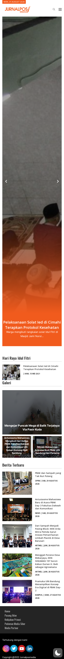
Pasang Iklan (11, 615)
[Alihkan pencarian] (54, 9)
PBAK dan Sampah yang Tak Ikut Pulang (48, 475)
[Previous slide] (6, 181)
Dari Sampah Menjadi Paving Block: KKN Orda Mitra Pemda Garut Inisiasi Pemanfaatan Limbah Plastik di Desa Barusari (47, 533)
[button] (57, 652)
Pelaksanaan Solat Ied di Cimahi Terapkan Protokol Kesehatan (40, 368)
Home (7, 611)
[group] (32, 181)
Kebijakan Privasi (13, 620)
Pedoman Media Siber (15, 624)
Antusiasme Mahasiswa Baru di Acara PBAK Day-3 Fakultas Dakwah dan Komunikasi (48, 504)
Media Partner (11, 628)
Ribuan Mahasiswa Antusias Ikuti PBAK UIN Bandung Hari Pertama (47, 450)
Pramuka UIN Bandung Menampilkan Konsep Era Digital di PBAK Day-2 (48, 586)
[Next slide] (58, 181)
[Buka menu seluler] (60, 9)
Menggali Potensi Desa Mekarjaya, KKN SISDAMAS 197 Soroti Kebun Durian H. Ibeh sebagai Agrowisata (47, 561)
